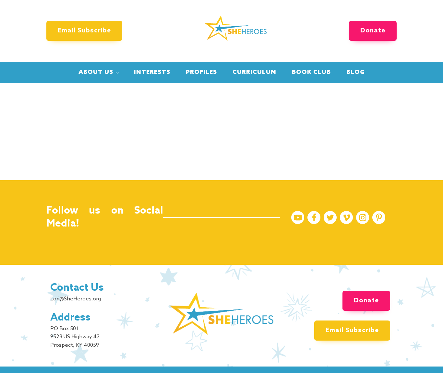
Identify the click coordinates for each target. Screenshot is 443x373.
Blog (355, 72)
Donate (372, 31)
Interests (152, 72)
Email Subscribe (84, 31)
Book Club (311, 72)
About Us (95, 72)
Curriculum (254, 72)
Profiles (201, 72)
